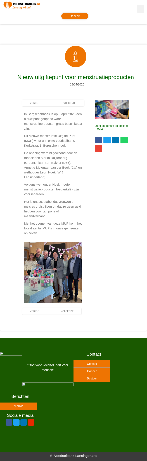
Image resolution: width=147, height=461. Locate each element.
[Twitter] (16, 422)
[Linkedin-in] (23, 422)
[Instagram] (31, 422)
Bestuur (92, 378)
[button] (140, 9)
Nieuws (18, 406)
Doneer (92, 371)
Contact (92, 363)
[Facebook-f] (9, 422)
